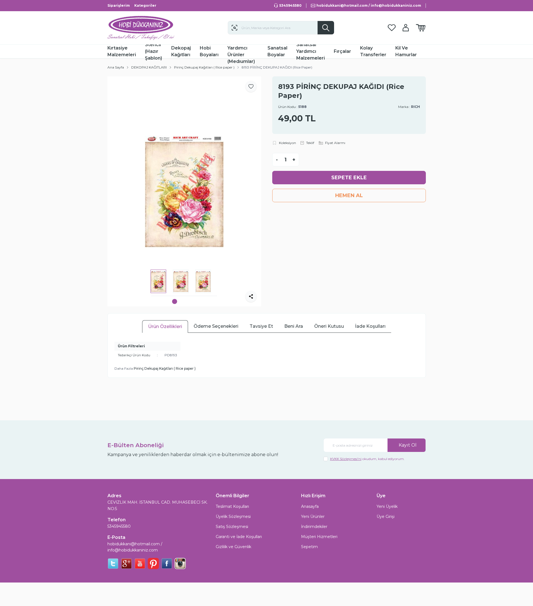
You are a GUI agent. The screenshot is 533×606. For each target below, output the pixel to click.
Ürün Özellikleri (165, 326)
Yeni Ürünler (313, 516)
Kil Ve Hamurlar (406, 51)
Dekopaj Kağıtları (181, 51)
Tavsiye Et (261, 326)
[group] (184, 191)
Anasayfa (310, 506)
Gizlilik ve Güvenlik (233, 546)
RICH (415, 107)
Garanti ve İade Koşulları (239, 536)
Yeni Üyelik (387, 506)
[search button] (326, 27)
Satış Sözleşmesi (232, 526)
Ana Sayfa (115, 67)
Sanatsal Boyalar (277, 51)
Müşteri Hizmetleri (319, 536)
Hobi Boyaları (209, 51)
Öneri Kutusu (329, 326)
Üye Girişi (386, 516)
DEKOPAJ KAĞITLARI (149, 67)
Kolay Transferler (373, 51)
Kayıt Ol (408, 445)
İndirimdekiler (314, 526)
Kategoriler (145, 5)
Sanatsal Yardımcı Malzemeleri (310, 51)
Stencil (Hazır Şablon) (153, 51)
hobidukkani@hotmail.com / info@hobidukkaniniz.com (134, 547)
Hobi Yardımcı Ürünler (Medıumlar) (241, 51)
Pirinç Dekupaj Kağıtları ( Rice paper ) (204, 67)
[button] (174, 301)
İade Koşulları (370, 326)
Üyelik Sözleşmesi (233, 516)
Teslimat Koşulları (232, 506)
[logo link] (141, 28)
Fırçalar (342, 51)
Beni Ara (293, 326)
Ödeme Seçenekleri (216, 326)
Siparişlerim (118, 5)
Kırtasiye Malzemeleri (121, 51)
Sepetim (309, 546)
